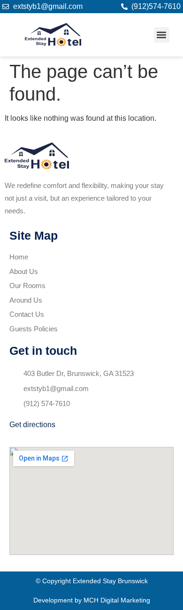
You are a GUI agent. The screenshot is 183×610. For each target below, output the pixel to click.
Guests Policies (33, 329)
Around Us (25, 300)
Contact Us (26, 314)
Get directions (32, 425)
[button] (161, 35)
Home (18, 257)
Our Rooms (27, 285)
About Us (23, 271)
